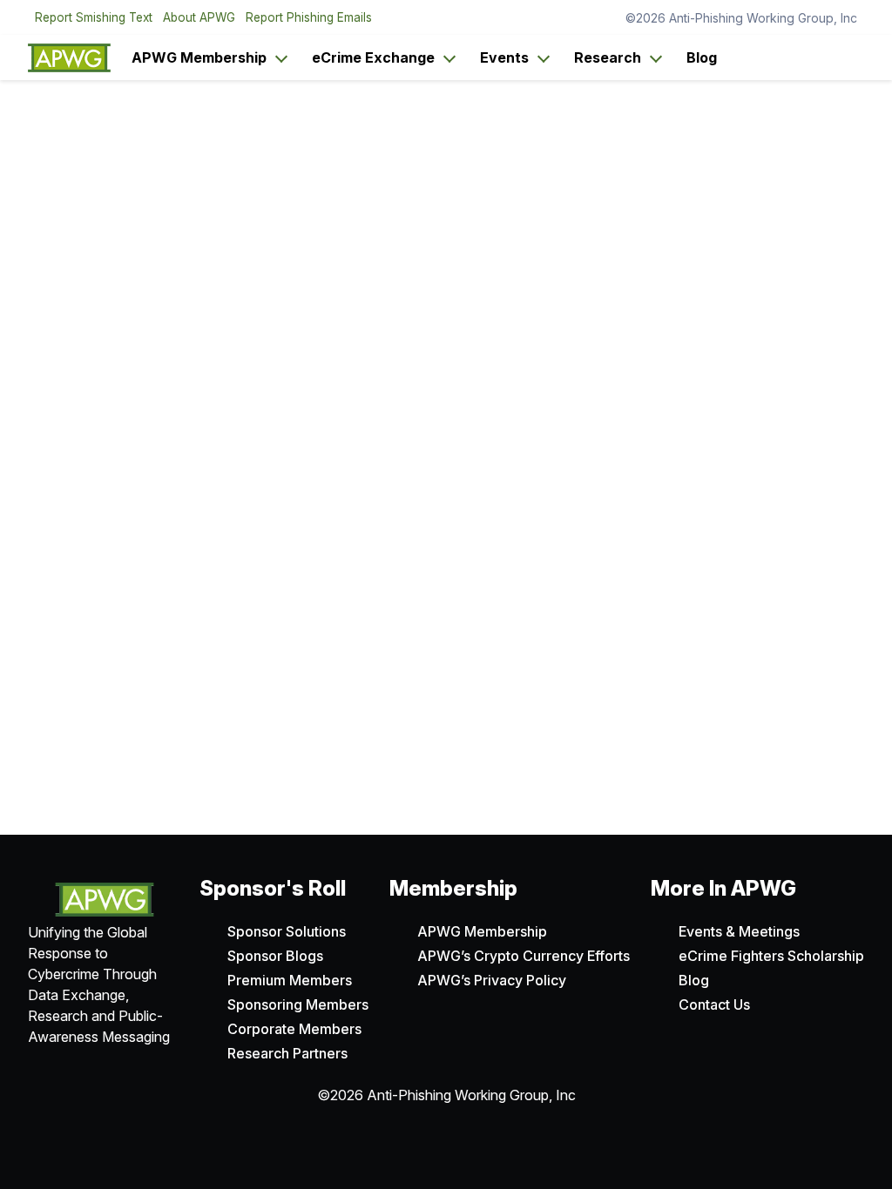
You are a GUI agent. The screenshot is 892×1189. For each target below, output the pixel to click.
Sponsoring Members (297, 1004)
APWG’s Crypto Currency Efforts (523, 955)
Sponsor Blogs (275, 955)
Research (607, 57)
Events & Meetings (739, 931)
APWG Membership (199, 57)
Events (504, 57)
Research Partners (287, 1053)
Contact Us (714, 1004)
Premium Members (289, 980)
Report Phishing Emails (309, 17)
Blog (701, 57)
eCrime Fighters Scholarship (771, 955)
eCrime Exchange (373, 57)
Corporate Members (294, 1029)
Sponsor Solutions (286, 931)
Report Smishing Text (93, 17)
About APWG (199, 17)
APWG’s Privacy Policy (491, 980)
